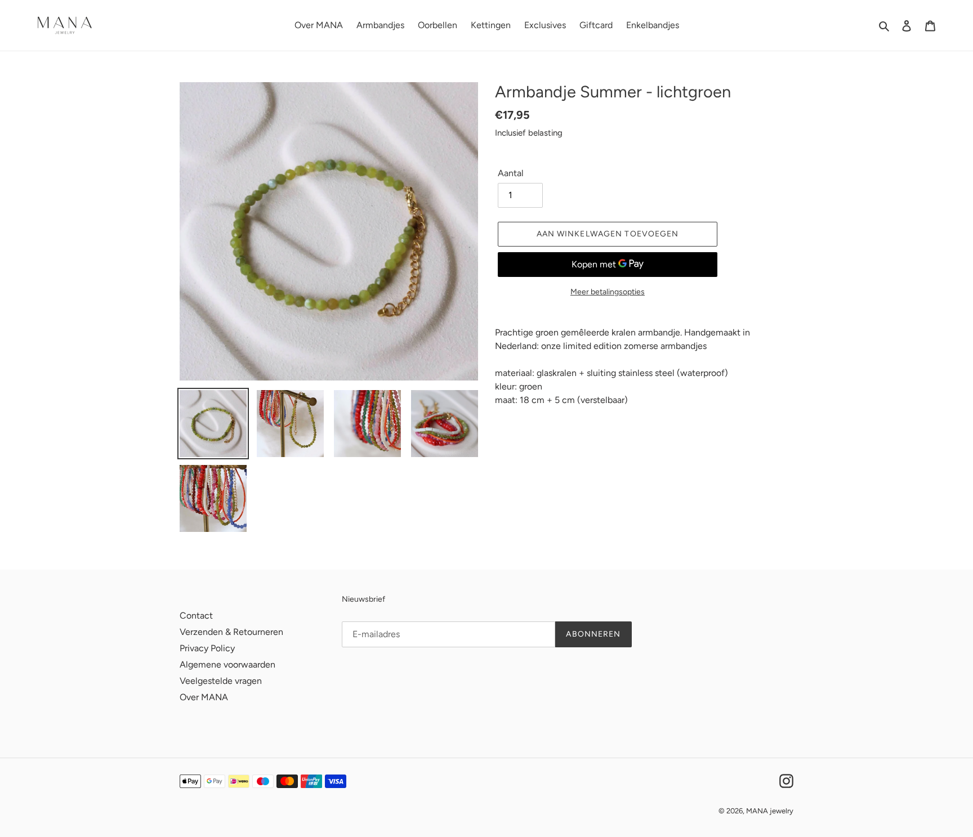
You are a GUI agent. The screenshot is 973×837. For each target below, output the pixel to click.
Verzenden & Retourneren (231, 631)
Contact (196, 615)
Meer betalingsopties (607, 292)
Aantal (511, 173)
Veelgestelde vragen (221, 680)
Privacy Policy (207, 648)
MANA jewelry (769, 811)
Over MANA (204, 697)
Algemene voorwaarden (227, 664)
